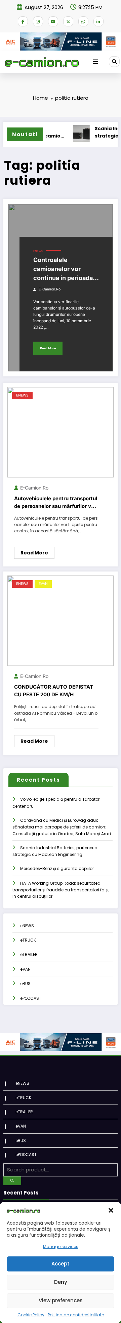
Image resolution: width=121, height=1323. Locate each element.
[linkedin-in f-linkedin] (98, 21)
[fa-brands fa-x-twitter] (68, 21)
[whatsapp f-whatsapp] (83, 21)
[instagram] (38, 21)
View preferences (61, 1300)
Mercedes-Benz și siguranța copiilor (57, 868)
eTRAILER (29, 954)
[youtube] (53, 21)
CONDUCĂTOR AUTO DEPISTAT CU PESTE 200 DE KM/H (53, 691)
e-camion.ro (50, 289)
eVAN (43, 584)
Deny (60, 1282)
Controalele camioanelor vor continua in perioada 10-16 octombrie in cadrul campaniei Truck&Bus (63, 269)
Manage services (60, 1246)
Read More (48, 348)
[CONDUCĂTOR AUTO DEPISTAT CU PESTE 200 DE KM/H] (60, 620)
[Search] (114, 61)
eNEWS (38, 251)
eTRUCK (28, 940)
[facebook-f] (23, 21)
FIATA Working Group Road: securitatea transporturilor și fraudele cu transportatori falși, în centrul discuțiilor (60, 889)
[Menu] (95, 62)
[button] (111, 1210)
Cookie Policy (30, 1315)
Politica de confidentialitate (76, 1315)
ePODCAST (30, 998)
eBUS (25, 983)
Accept (60, 1263)
